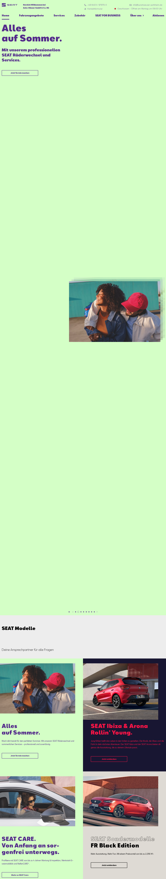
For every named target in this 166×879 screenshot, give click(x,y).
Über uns (135, 15)
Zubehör (79, 15)
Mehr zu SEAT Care (20, 875)
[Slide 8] (94, 612)
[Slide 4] (83, 612)
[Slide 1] (75, 612)
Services (59, 15)
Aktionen (158, 15)
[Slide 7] (91, 612)
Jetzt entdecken (109, 759)
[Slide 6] (89, 612)
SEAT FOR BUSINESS (107, 15)
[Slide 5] (86, 612)
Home (5, 15)
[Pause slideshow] (69, 611)
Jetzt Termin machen (20, 73)
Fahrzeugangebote (31, 15)
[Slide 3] (81, 612)
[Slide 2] (78, 612)
